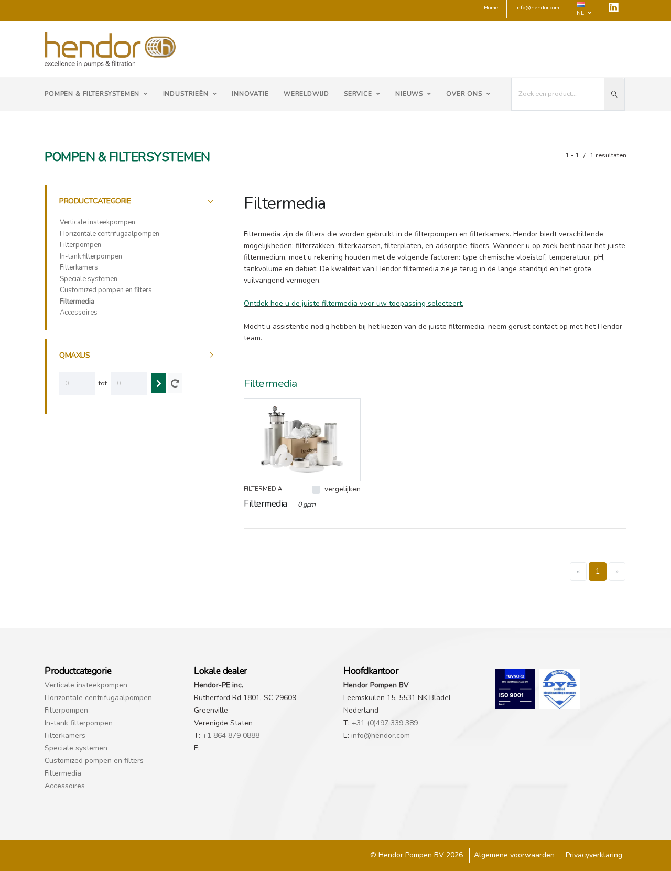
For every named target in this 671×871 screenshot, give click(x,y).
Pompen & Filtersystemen (92, 94)
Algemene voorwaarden (514, 855)
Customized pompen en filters (106, 290)
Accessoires (79, 312)
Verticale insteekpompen (97, 222)
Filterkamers (79, 267)
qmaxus (74, 355)
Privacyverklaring (594, 855)
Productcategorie (95, 201)
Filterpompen (80, 245)
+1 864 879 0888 (230, 735)
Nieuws (409, 94)
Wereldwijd (306, 94)
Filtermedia (77, 301)
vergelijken (342, 489)
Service (358, 94)
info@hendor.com (380, 735)
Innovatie (250, 94)
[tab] (137, 201)
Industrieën (186, 94)
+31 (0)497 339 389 (385, 723)
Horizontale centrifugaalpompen (109, 234)
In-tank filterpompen (91, 256)
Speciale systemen (88, 279)
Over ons (464, 94)
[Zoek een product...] (614, 94)
